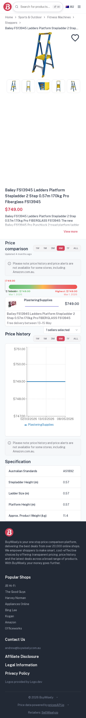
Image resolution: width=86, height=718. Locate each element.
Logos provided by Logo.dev (23, 682)
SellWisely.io (50, 712)
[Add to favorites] (75, 38)
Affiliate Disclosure (22, 656)
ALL (75, 248)
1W (37, 248)
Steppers (11, 22)
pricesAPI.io (56, 705)
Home (9, 17)
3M (53, 248)
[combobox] (38, 7)
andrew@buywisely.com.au (23, 648)
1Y (68, 248)
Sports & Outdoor (30, 17)
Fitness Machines (59, 17)
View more (71, 231)
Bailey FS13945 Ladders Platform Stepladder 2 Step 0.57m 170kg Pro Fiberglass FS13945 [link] (40, 28)
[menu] (79, 7)
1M (45, 248)
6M (61, 248)
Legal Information (21, 665)
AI (58, 6)
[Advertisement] (43, 141)
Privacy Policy (17, 673)
